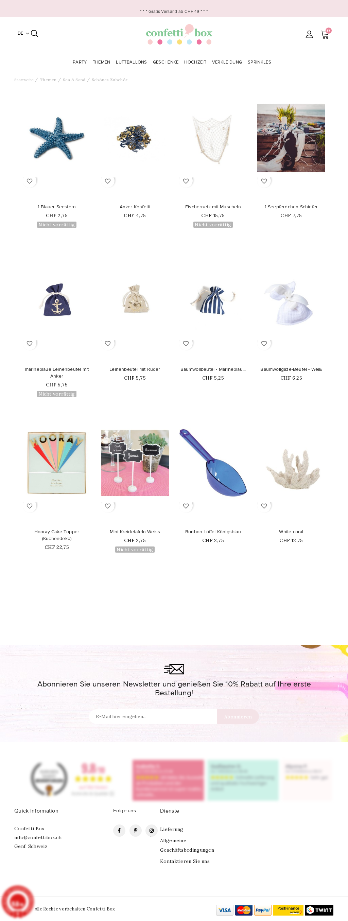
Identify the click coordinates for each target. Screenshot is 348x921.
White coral (291, 532)
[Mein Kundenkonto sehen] (309, 34)
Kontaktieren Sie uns (185, 861)
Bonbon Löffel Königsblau (213, 532)
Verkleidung (227, 62)
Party (80, 62)
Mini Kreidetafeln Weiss (135, 532)
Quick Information (36, 810)
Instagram (151, 830)
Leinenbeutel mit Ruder (134, 369)
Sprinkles (259, 62)
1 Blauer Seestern (57, 207)
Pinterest (135, 830)
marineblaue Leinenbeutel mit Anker (57, 372)
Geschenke (166, 62)
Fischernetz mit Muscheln (213, 207)
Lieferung (172, 829)
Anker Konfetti (135, 207)
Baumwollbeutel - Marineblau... (213, 369)
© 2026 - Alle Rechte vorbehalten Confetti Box (64, 909)
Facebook (119, 830)
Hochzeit (195, 62)
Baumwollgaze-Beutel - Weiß (291, 369)
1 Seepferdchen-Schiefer (291, 207)
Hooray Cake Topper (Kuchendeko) (57, 535)
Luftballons (131, 62)
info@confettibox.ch (38, 837)
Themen (101, 62)
